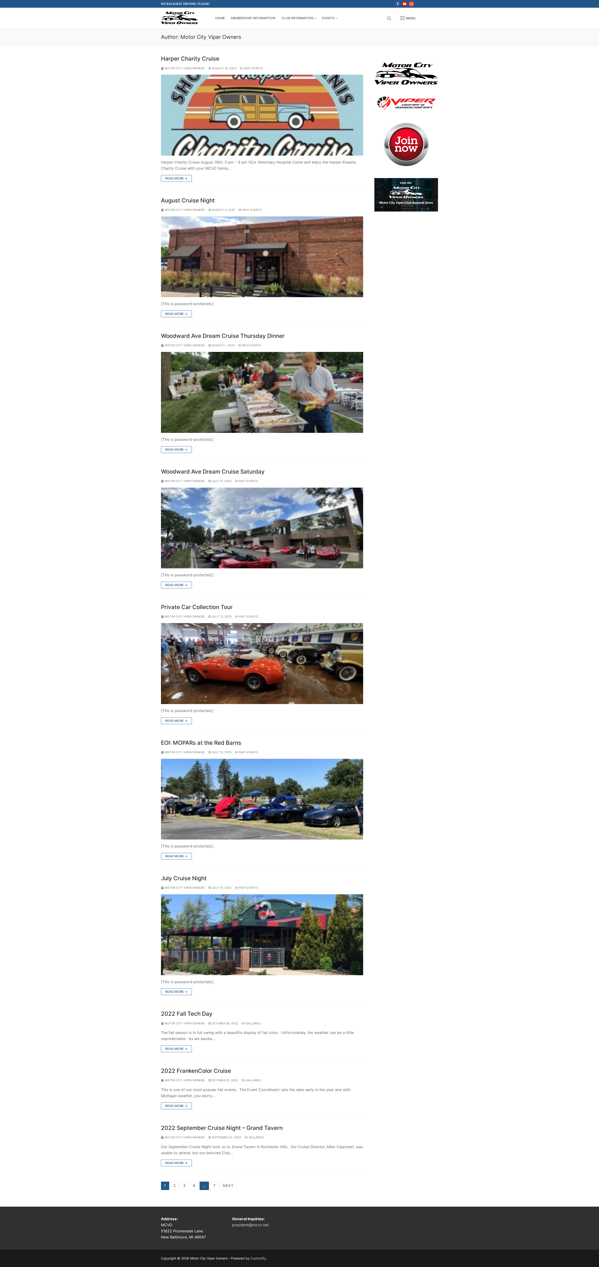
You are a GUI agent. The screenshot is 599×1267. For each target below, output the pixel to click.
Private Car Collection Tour (197, 607)
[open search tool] (389, 18)
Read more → (176, 178)
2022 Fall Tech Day (186, 1013)
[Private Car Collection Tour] (262, 663)
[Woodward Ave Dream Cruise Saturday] (262, 528)
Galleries (253, 1023)
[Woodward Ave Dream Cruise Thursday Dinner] (262, 392)
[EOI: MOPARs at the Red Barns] (262, 799)
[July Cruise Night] (262, 934)
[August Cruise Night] (262, 256)
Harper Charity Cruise (190, 58)
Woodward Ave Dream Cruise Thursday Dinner (223, 335)
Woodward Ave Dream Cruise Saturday (213, 471)
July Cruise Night (184, 878)
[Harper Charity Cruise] (262, 115)
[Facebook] (397, 4)
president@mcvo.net (250, 1225)
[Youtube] (404, 4)
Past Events (253, 68)
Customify (258, 1258)
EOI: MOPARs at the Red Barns (201, 742)
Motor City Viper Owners (184, 68)
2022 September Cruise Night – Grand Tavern (222, 1128)
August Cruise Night (188, 200)
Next (228, 1185)
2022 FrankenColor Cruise (196, 1070)
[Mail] (411, 4)
